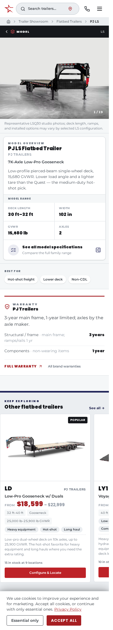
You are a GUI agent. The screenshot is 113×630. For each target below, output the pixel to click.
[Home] (8, 21)
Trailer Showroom (33, 21)
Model (22, 31)
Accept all (64, 620)
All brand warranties (64, 366)
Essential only (25, 620)
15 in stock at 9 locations (24, 563)
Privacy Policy (67, 609)
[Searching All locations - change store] (70, 8)
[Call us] (87, 9)
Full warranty (20, 366)
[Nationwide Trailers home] (8, 8)
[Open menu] (99, 9)
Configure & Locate (45, 573)
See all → (96, 408)
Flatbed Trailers (69, 21)
